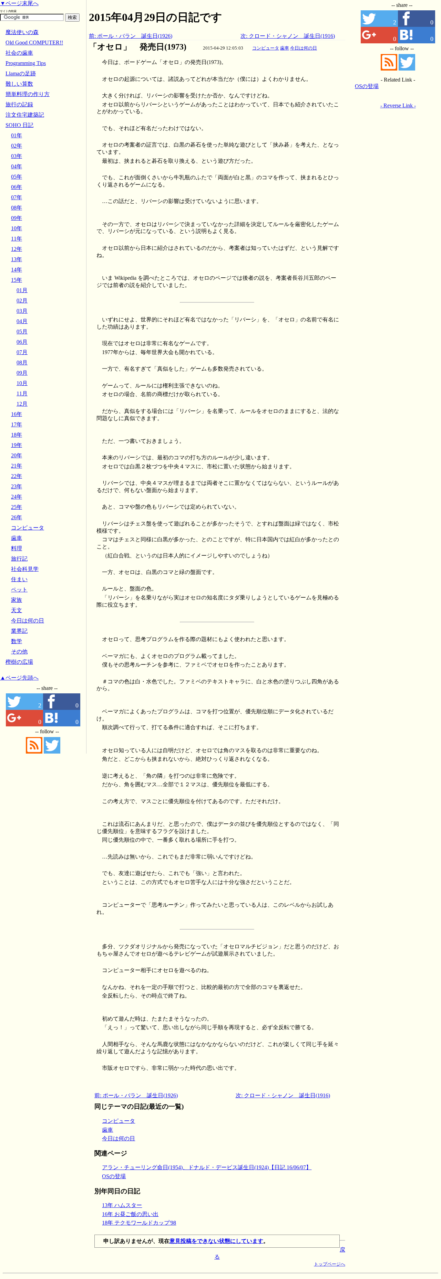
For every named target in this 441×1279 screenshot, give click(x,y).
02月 (22, 300)
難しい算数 (19, 84)
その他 (19, 651)
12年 (16, 249)
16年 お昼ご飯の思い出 (130, 1214)
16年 (16, 414)
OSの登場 (114, 1176)
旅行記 (19, 559)
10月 (22, 383)
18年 (16, 435)
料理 (16, 548)
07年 (16, 197)
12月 (22, 404)
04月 (22, 321)
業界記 (19, 631)
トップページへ (329, 1264)
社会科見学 (25, 569)
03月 (22, 311)
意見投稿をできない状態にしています (216, 1241)
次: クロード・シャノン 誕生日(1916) (287, 36)
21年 (16, 466)
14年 (16, 270)
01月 (22, 290)
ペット (19, 590)
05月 (22, 331)
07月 (22, 352)
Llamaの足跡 (21, 73)
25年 (16, 507)
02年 (16, 146)
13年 (16, 259)
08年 (16, 208)
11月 (22, 393)
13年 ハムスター (122, 1205)
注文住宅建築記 (25, 115)
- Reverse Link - (398, 105)
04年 (16, 166)
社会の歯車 (19, 53)
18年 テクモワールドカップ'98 (139, 1223)
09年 (16, 218)
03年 (16, 156)
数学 (16, 641)
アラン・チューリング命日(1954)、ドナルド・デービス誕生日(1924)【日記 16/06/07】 (206, 1167)
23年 (16, 486)
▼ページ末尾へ (19, 3)
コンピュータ (265, 48)
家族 (16, 600)
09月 (22, 373)
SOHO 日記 (19, 125)
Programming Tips (26, 63)
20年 (16, 455)
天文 (16, 610)
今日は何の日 (303, 48)
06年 (16, 187)
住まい (19, 579)
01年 (16, 135)
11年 (16, 239)
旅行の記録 (19, 104)
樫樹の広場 (19, 662)
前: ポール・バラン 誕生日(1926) (130, 36)
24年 (16, 497)
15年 (16, 280)
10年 (16, 228)
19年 (16, 445)
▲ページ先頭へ (19, 678)
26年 (16, 517)
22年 (16, 476)
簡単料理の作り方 (28, 94)
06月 (22, 342)
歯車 (284, 48)
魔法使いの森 (22, 32)
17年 (16, 424)
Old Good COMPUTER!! (34, 42)
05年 (16, 177)
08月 (22, 362)
